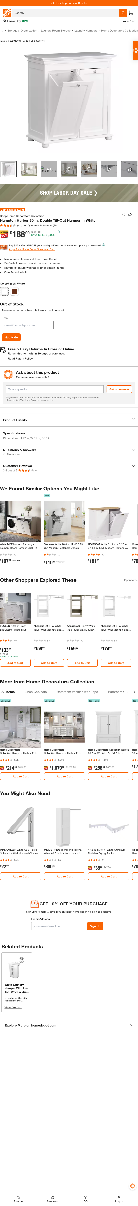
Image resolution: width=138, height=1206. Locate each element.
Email (5, 318)
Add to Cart (15, 662)
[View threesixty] (49, 169)
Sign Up (95, 926)
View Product (13, 1007)
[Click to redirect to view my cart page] (131, 12)
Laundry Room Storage (56, 30)
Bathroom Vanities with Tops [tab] (77, 692)
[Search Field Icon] (123, 13)
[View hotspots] (69, 169)
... (2, 30)
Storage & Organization (22, 30)
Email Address (40, 919)
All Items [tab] (8, 692)
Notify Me (11, 337)
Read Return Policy (20, 358)
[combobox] (65, 12)
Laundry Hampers (85, 30)
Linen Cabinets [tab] (36, 692)
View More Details (15, 272)
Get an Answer (119, 389)
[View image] (9, 169)
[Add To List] (123, 215)
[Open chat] (135, 50)
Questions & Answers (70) (42, 225)
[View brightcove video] (109, 169)
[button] (69, 420)
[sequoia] (14, 291)
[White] (4, 291)
